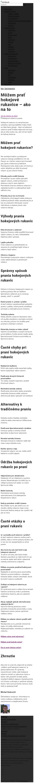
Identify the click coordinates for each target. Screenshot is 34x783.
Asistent (11, 51)
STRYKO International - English (13, 736)
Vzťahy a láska (13, 14)
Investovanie (13, 61)
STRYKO (4, 717)
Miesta (10, 42)
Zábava (11, 47)
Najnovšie (8, 9)
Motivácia (12, 23)
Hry (9, 75)
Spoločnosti (12, 65)
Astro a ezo (12, 35)
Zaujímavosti (9, 28)
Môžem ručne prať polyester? (12, 636)
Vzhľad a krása (13, 16)
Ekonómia (12, 56)
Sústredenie (12, 18)
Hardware (12, 77)
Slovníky (7, 84)
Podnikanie (12, 58)
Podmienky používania (9, 724)
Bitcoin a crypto (14, 63)
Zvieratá (11, 39)
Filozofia (11, 30)
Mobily (10, 72)
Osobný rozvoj (10, 11)
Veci (9, 44)
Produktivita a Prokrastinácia (19, 21)
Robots (3, 733)
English (11, 49)
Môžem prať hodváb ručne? (11, 642)
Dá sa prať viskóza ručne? (11, 647)
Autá (10, 82)
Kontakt (4, 721)
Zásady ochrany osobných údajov (14, 726)
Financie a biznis (11, 54)
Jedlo (10, 37)
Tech (6, 68)
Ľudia (10, 32)
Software (11, 70)
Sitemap (4, 731)
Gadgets (11, 79)
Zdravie (11, 25)
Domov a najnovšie (8, 719)
